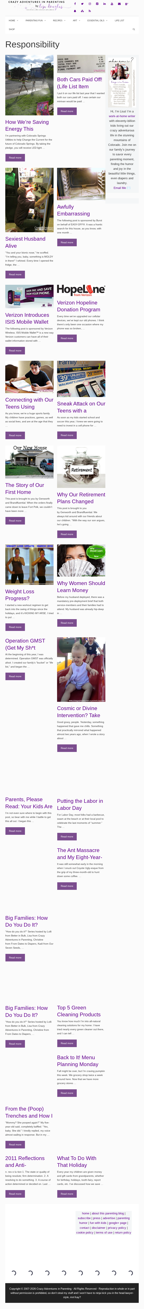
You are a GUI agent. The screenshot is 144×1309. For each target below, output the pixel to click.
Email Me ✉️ (122, 188)
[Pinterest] (97, 4)
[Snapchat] (75, 11)
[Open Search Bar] (134, 29)
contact (84, 1227)
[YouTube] (112, 4)
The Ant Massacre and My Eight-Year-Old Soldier (79, 857)
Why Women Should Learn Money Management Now (81, 590)
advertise (109, 1218)
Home (12, 20)
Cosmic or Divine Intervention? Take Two (78, 715)
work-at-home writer (122, 116)
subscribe (84, 1218)
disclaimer (98, 1227)
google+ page (117, 1223)
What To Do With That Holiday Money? (76, 1165)
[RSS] (90, 11)
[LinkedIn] (104, 4)
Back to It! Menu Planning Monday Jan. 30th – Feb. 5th (80, 1064)
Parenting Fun (34, 20)
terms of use (104, 1232)
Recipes (57, 20)
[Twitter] (82, 4)
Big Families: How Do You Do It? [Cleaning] (26, 1015)
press (96, 1218)
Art (75, 20)
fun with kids (98, 1223)
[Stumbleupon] (82, 11)
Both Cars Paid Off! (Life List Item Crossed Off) (79, 86)
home (85, 1213)
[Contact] (119, 4)
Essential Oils (95, 20)
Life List (119, 20)
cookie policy (84, 1232)
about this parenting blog (108, 1213)
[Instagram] (90, 4)
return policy (123, 1232)
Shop (12, 29)
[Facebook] (75, 4)
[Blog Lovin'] (127, 4)
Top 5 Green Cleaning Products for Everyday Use (79, 1014)
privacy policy (117, 1227)
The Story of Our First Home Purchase (24, 492)
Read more (15, 157)
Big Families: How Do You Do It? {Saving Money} (26, 925)
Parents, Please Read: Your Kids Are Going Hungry (29, 806)
